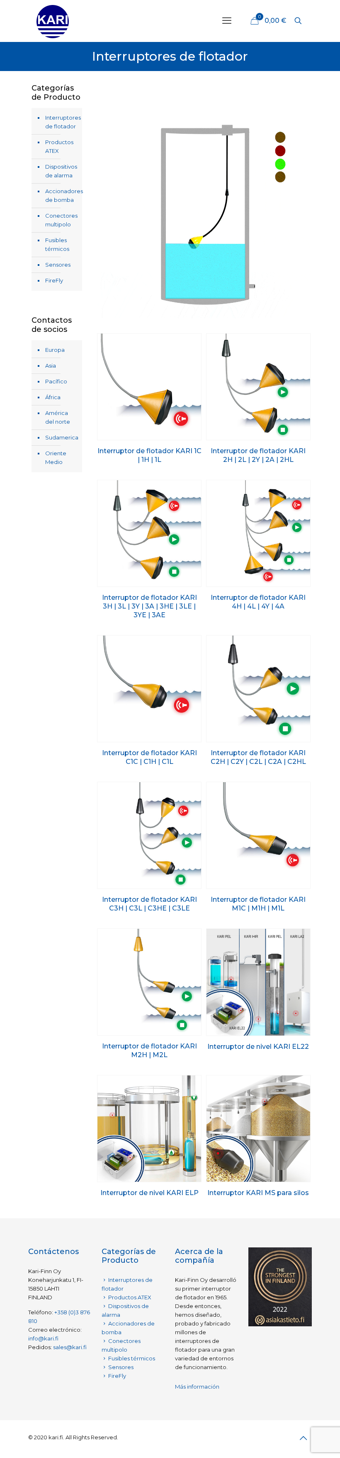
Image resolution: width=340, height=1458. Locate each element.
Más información (197, 1386)
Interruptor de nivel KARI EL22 (258, 1047)
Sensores (57, 264)
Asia (50, 365)
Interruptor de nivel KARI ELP (149, 1193)
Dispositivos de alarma (61, 171)
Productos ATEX (59, 146)
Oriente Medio (55, 457)
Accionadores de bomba (61, 195)
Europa (55, 349)
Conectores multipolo (61, 220)
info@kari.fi (43, 1338)
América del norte (57, 417)
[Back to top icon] (303, 1438)
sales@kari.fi (70, 1347)
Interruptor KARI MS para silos (258, 1193)
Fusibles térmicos (57, 244)
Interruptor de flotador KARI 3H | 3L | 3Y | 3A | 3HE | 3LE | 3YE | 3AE (149, 606)
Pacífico (56, 381)
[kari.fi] (52, 21)
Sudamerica (61, 437)
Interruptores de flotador (61, 122)
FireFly (54, 280)
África (53, 397)
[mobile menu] (227, 21)
